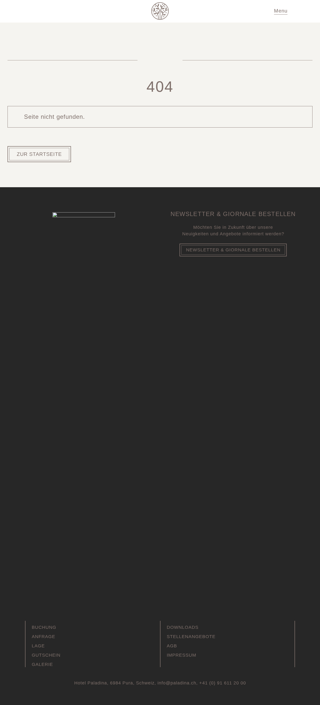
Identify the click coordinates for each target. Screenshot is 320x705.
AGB (172, 645)
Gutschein (46, 655)
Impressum (181, 655)
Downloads (182, 627)
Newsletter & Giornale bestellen (233, 249)
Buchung (44, 627)
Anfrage (43, 636)
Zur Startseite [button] (39, 154)
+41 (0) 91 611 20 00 (222, 682)
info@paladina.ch (177, 682)
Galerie (42, 664)
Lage (38, 645)
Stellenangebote (191, 636)
